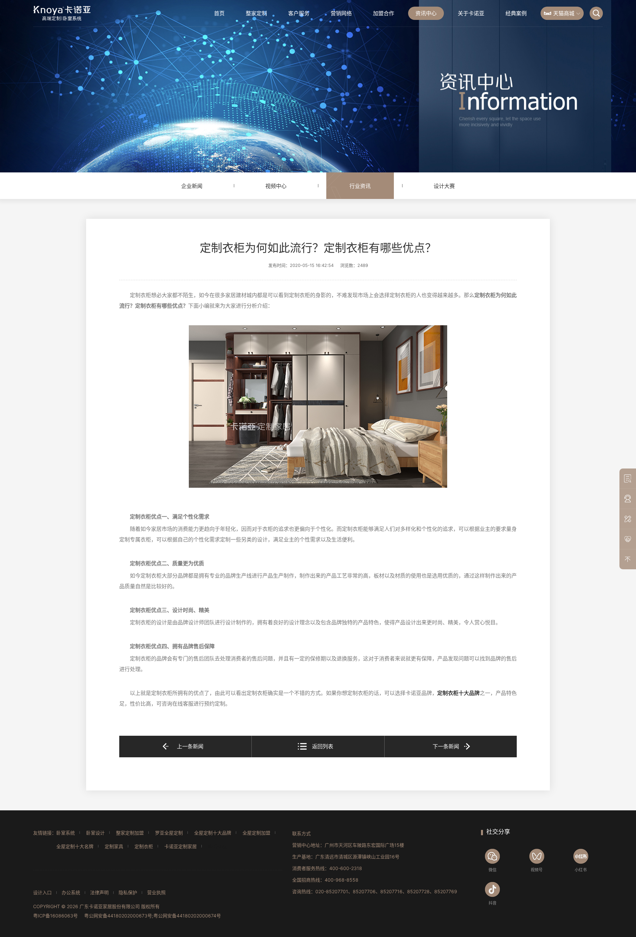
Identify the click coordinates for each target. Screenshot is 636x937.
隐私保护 (128, 892)
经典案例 (516, 13)
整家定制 (256, 13)
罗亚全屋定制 (169, 833)
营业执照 (156, 892)
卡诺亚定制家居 (180, 846)
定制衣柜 (143, 846)
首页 (219, 13)
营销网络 (341, 13)
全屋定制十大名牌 (74, 846)
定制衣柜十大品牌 (458, 693)
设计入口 (42, 892)
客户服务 (298, 13)
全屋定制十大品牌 (212, 833)
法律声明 (99, 892)
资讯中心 (426, 13)
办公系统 (71, 892)
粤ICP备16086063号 (55, 915)
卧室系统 (65, 833)
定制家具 (114, 846)
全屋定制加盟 (256, 833)
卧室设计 (95, 833)
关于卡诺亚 (471, 13)
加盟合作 (383, 13)
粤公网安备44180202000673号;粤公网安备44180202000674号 (152, 915)
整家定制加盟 (130, 833)
